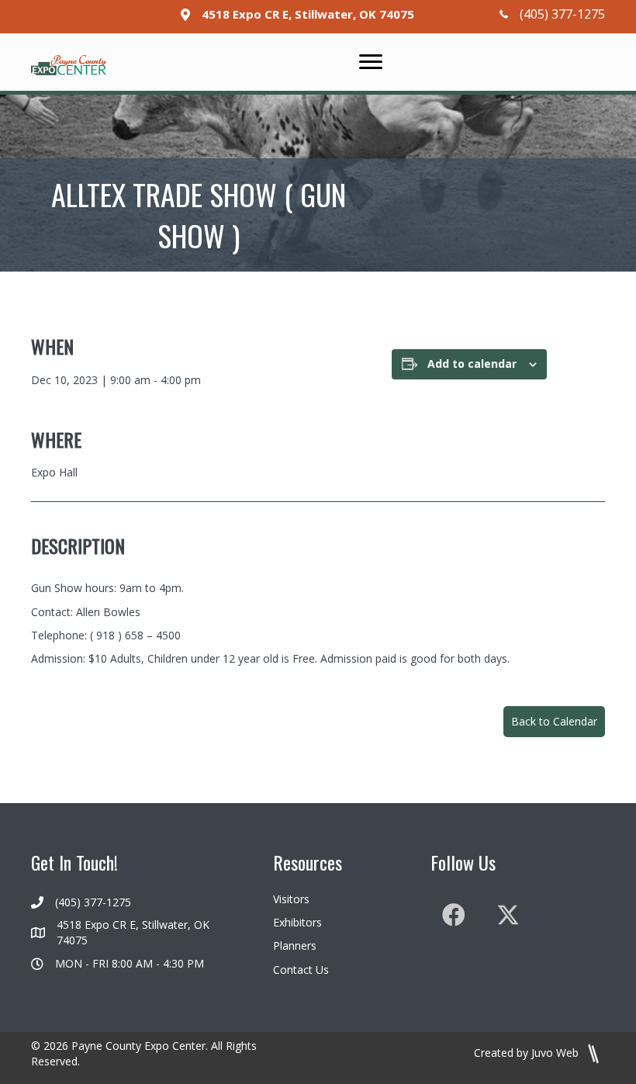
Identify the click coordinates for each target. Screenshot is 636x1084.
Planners (294, 945)
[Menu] (371, 62)
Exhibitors (297, 922)
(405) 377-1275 (562, 14)
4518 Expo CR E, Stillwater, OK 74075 (308, 14)
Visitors (291, 899)
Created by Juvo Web (528, 1052)
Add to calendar (472, 364)
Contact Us (301, 969)
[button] (554, 721)
